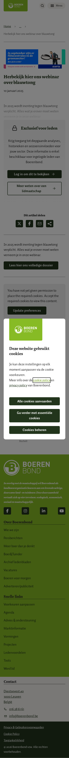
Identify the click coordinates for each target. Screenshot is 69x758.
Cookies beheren (34, 429)
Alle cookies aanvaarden (34, 401)
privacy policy (18, 385)
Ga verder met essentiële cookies (34, 415)
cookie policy (41, 380)
